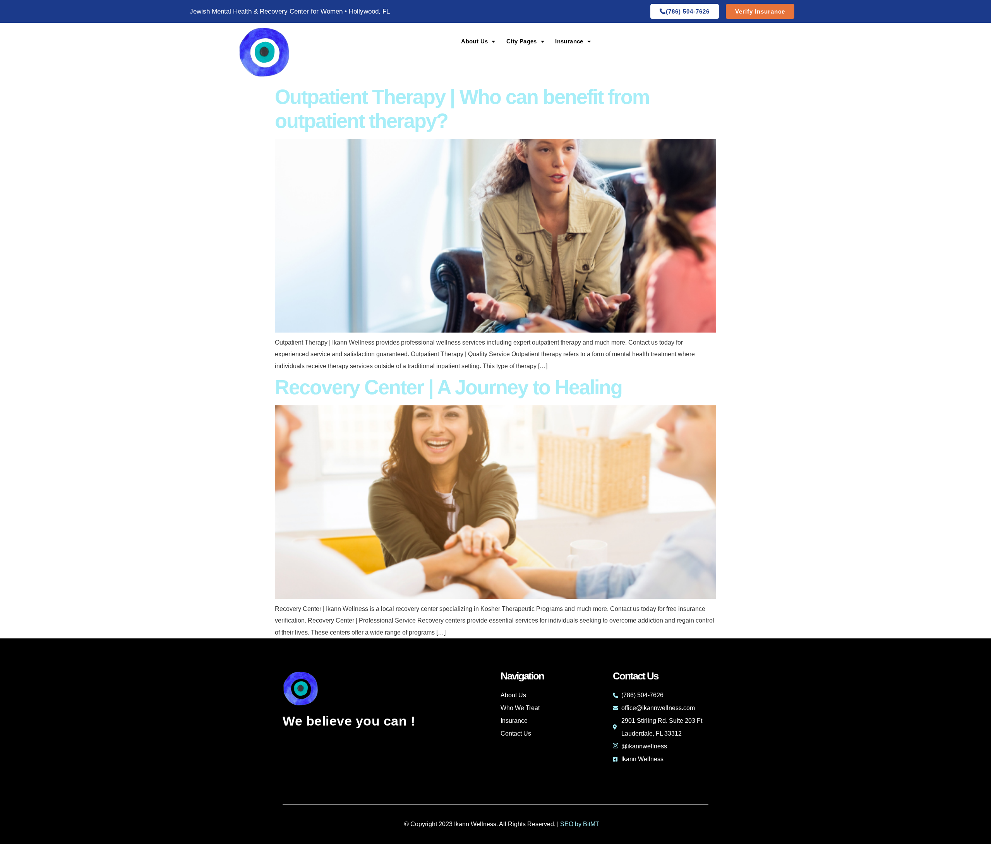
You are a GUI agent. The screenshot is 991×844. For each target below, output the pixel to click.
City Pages (521, 41)
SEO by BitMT (579, 824)
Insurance (569, 41)
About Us (474, 41)
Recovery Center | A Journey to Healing (448, 387)
